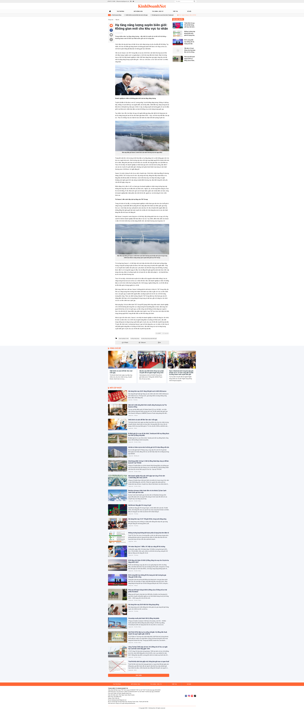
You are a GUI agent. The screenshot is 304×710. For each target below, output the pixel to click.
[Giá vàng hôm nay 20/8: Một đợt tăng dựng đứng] (117, 609)
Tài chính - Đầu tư (137, 442)
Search (194, 1)
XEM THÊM (139, 675)
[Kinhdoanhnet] (152, 6)
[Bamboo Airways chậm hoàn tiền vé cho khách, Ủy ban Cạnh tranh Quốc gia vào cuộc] (117, 495)
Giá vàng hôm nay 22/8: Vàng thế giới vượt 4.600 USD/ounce (147, 391)
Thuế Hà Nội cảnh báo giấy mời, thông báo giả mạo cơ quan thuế (148, 661)
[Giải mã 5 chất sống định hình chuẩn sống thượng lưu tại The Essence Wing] (117, 409)
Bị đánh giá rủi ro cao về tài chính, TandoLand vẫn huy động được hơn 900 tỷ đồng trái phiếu (127, 15)
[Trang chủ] (110, 11)
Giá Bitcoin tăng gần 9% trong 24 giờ (139, 505)
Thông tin (136, 415)
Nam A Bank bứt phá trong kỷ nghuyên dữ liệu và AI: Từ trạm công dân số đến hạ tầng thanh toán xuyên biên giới (181, 372)
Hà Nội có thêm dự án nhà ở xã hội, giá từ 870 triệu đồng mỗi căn (168, 15)
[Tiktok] (195, 696)
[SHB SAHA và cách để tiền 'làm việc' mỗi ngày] (122, 359)
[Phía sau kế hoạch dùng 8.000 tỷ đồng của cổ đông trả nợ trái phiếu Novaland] (117, 594)
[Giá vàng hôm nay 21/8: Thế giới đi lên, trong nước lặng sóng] (117, 523)
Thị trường (135, 399)
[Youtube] (192, 696)
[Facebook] (186, 696)
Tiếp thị (110, 366)
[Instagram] (189, 696)
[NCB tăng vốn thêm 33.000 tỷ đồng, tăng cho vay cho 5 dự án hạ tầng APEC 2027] (117, 565)
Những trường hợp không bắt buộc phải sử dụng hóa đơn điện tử (148, 533)
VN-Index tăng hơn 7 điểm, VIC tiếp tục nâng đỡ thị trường (146, 546)
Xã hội (135, 541)
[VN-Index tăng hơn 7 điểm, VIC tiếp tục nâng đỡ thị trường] (117, 551)
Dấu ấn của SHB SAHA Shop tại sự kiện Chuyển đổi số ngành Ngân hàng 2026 (151, 371)
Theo (162, 333)
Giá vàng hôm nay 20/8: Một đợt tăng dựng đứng (143, 604)
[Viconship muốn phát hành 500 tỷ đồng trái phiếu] (117, 623)
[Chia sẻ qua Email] (111, 34)
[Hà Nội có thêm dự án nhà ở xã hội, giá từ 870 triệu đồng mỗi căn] (117, 452)
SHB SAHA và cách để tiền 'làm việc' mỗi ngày (121, 371)
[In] (111, 39)
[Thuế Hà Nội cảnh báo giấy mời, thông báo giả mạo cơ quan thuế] (117, 666)
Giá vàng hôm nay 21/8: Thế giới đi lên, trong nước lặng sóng (147, 519)
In (160, 342)
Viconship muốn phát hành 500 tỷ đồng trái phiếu (143, 618)
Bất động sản (136, 455)
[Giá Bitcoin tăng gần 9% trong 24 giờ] (117, 510)
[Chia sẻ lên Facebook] (111, 30)
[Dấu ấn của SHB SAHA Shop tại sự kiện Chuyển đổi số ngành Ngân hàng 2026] (152, 359)
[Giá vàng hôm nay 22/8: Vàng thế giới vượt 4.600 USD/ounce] (117, 396)
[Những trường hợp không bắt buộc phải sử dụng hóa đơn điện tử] (117, 537)
